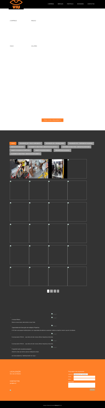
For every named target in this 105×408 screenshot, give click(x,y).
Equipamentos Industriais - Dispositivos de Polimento (25, 153)
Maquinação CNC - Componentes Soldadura (80, 143)
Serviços (60, 3)
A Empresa (51, 3)
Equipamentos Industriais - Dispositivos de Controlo (43, 146)
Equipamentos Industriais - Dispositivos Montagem (76, 146)
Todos (13, 143)
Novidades (80, 3)
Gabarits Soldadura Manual (42, 150)
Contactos (90, 3)
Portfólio (70, 3)
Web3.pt (57, 405)
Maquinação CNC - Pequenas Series (55, 143)
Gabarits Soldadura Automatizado (20, 150)
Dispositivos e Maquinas (17, 146)
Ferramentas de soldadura (62, 150)
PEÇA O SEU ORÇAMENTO (52, 120)
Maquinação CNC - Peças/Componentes (30, 143)
